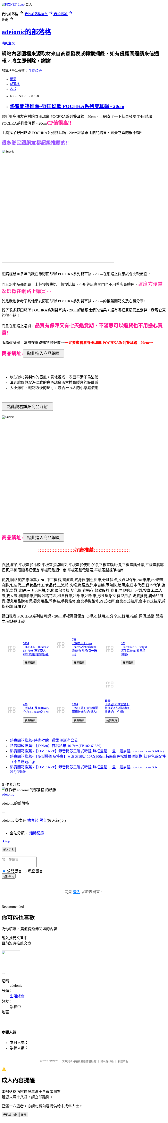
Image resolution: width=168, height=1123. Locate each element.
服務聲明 (123, 1061)
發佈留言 (8, 876)
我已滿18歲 (10, 1114)
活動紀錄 (36, 833)
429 (25, 704)
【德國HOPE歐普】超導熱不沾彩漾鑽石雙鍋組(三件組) (118, 708)
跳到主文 (8, 43)
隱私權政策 (107, 1061)
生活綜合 (35, 71)
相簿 (13, 79)
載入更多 (8, 849)
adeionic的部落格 (26, 32)
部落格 (15, 84)
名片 (13, 89)
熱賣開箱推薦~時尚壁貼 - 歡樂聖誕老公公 (44, 740)
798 (74, 639)
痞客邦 (32, 820)
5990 (26, 643)
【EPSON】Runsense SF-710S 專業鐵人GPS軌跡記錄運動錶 (36, 650)
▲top (6, 841)
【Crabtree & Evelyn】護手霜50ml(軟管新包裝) (134, 650)
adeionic (8, 794)
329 (123, 643)
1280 (75, 704)
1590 (107, 700)
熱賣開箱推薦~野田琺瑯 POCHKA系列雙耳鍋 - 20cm (67, 106)
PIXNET (53, 1061)
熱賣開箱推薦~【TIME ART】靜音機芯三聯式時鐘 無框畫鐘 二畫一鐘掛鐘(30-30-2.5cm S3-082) (87, 751)
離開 (23, 1114)
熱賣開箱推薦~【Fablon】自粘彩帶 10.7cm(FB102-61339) (55, 746)
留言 (43, 820)
